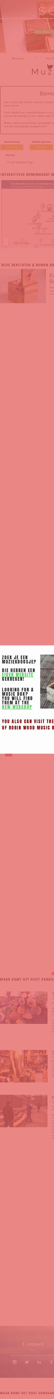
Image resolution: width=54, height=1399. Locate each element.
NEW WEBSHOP (17, 707)
